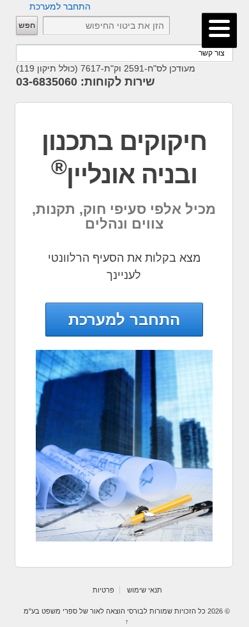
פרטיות (103, 590)
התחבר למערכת (60, 6)
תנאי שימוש (144, 590)
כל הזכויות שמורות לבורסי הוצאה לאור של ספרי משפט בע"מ (115, 611)
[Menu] (219, 30)
